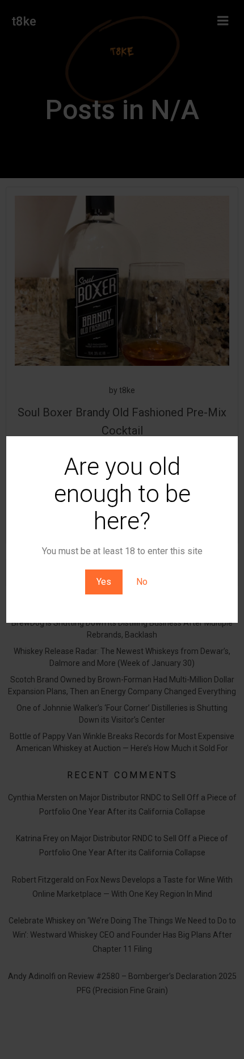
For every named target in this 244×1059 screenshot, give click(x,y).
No (142, 581)
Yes (103, 581)
